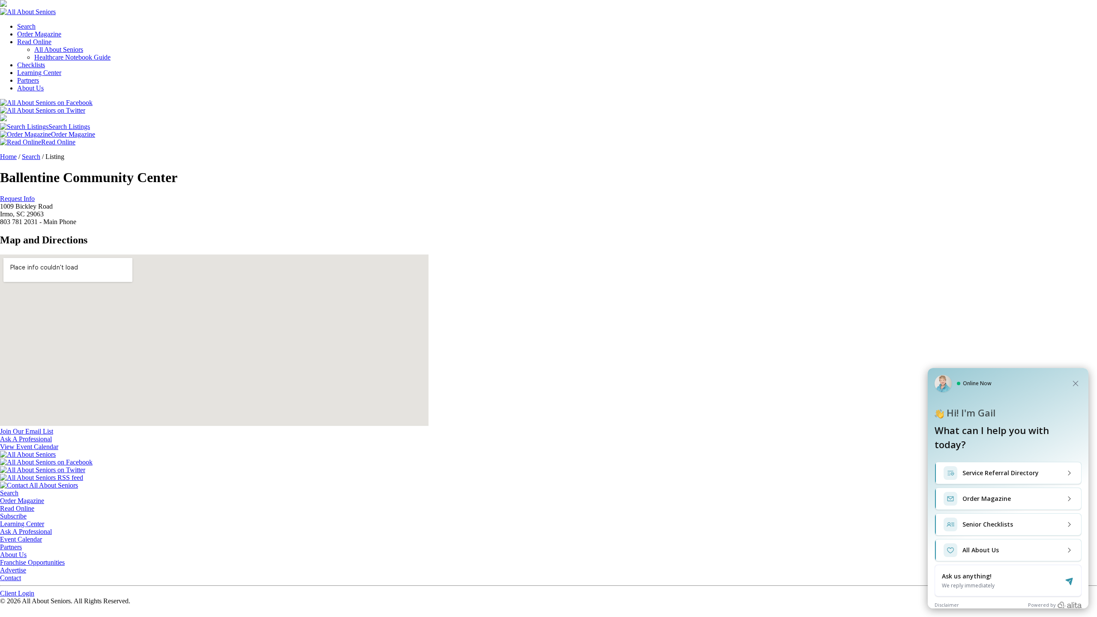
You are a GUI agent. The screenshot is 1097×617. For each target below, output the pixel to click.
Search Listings (69, 126)
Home (8, 156)
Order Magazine (39, 34)
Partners (28, 80)
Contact (10, 577)
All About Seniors (58, 49)
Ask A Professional (26, 531)
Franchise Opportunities (32, 562)
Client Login (17, 593)
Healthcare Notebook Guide (72, 57)
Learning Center (39, 72)
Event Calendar (21, 539)
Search (26, 26)
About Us (30, 88)
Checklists (31, 65)
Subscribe (13, 516)
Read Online (34, 41)
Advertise (13, 570)
